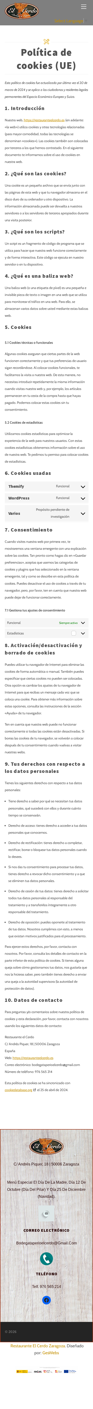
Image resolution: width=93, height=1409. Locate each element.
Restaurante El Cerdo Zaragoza (37, 1345)
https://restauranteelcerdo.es (44, 120)
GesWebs (50, 1352)
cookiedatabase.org (18, 1090)
